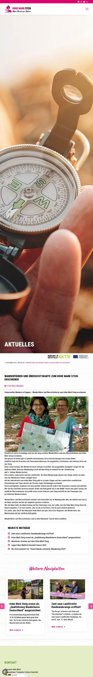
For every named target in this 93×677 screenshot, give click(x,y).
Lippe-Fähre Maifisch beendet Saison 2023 (28, 545)
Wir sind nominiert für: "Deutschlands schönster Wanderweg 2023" (38, 549)
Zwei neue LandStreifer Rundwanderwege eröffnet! (32, 533)
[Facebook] (78, 1)
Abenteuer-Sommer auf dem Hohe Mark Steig (30, 541)
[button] (5, 672)
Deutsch (14, 675)
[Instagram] (81, 1)
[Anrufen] (87, 1)
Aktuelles (21, 363)
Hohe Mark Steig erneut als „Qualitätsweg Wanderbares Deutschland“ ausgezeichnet (46, 537)
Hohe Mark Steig (11, 363)
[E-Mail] (84, 1)
